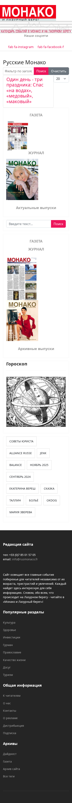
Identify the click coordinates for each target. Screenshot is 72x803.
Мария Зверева (20, 512)
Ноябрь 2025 (39, 465)
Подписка (9, 733)
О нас (7, 703)
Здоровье (9, 630)
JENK (43, 453)
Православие (12, 652)
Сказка (49, 488)
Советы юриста (21, 441)
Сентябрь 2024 (20, 477)
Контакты (9, 710)
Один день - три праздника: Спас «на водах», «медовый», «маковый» (24, 90)
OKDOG (52, 500)
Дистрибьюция (13, 726)
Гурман (8, 645)
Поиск (41, 71)
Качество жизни (14, 660)
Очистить (58, 71)
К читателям (11, 695)
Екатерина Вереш (22, 488)
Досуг (7, 667)
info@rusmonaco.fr (25, 559)
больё (33, 500)
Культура (9, 622)
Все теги (9, 776)
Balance (15, 465)
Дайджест (10, 754)
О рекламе (10, 718)
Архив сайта (11, 769)
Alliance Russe (20, 453)
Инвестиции (11, 637)
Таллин (15, 500)
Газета (7, 761)
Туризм (8, 675)
